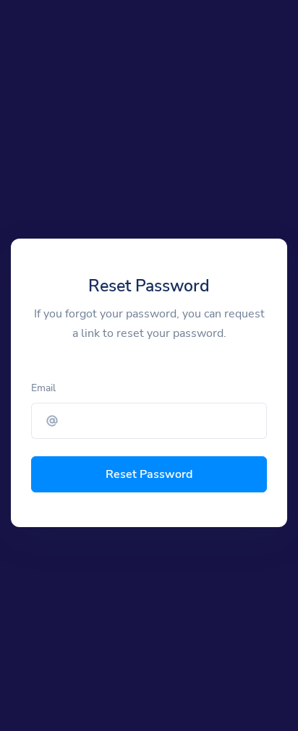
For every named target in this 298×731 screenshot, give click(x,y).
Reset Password (149, 474)
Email (43, 388)
